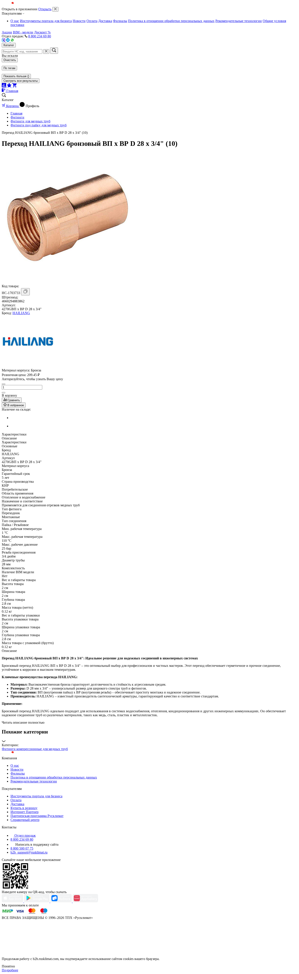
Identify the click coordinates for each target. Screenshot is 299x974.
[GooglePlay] (37, 901)
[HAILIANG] (28, 366)
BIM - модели (23, 32)
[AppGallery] (85, 901)
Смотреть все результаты (21, 80)
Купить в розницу (24, 808)
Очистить (10, 60)
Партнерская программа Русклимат (37, 816)
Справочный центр (25, 820)
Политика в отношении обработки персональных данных (171, 21)
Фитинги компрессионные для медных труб (35, 749)
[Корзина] (14, 86)
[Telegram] (8, 41)
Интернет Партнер (25, 812)
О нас (15, 21)
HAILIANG (21, 313)
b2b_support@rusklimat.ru (29, 852)
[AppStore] (13, 901)
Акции (7, 32)
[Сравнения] (4, 86)
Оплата (91, 21)
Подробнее (10, 970)
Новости (79, 21)
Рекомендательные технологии (238, 21)
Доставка (105, 21)
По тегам (9, 68)
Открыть (44, 9)
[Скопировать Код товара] (25, 291)
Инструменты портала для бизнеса (46, 21)
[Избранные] (9, 86)
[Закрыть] (55, 9)
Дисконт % (42, 32)
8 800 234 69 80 (39, 36)
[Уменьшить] (3, 384)
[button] (149, 736)
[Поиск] (54, 50)
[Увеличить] (3, 392)
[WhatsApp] (12, 41)
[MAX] (4, 41)
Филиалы (120, 21)
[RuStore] (61, 901)
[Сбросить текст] (46, 51)
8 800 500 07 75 (22, 848)
